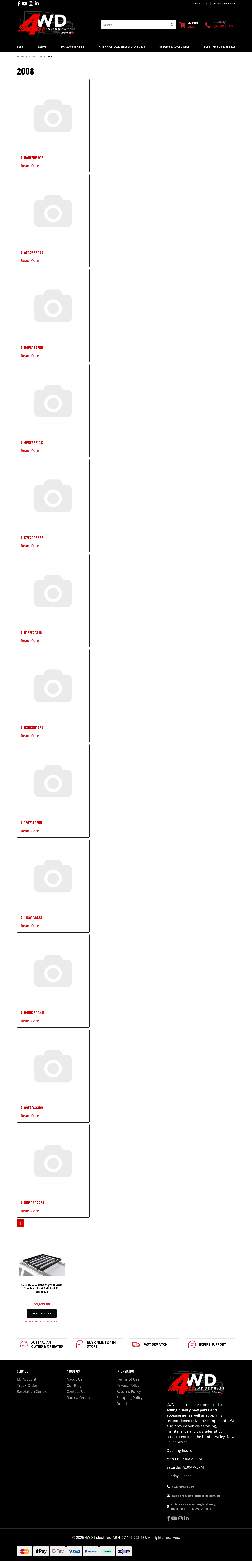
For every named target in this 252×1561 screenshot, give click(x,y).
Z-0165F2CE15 (31, 632)
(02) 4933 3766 (224, 26)
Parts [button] (41, 47)
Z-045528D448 (32, 1012)
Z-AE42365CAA (32, 252)
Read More (30, 165)
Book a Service (79, 1397)
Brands (123, 1403)
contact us (199, 3)
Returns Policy (129, 1391)
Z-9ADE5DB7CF (32, 157)
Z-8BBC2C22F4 (32, 1202)
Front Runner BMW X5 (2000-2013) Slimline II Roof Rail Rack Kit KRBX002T (41, 1288)
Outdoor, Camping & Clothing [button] (121, 47)
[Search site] (172, 24)
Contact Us (76, 1391)
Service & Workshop (174, 47)
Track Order (27, 1385)
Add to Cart (41, 1313)
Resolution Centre (32, 1391)
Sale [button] (20, 47)
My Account (26, 1379)
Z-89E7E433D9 (32, 1107)
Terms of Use (128, 1379)
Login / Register (224, 3)
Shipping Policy (130, 1397)
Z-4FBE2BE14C (32, 442)
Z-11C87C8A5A (32, 917)
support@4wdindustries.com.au (196, 1496)
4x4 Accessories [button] (72, 47)
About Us (74, 1379)
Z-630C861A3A (32, 727)
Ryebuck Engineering (219, 47)
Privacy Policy (128, 1385)
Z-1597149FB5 (31, 822)
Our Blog (74, 1385)
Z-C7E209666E (32, 537)
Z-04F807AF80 (32, 347)
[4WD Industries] (46, 24)
